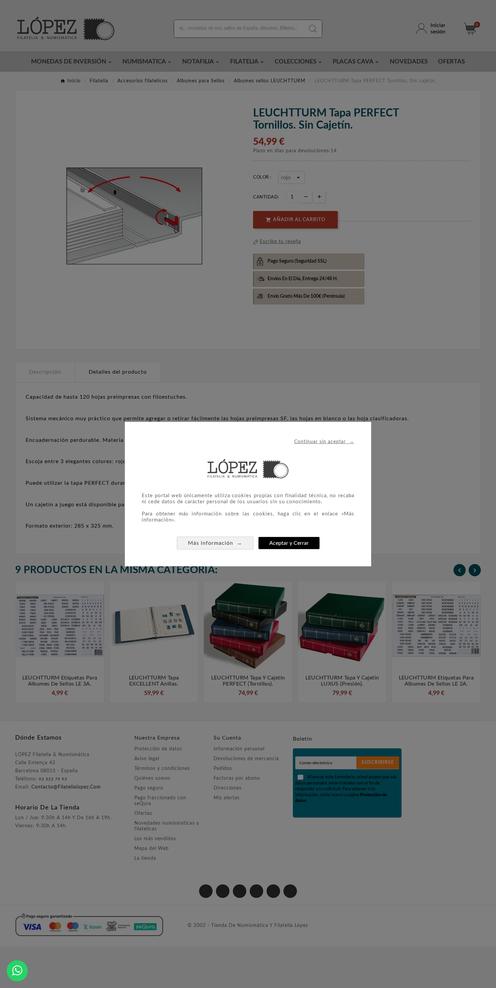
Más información (215, 543)
